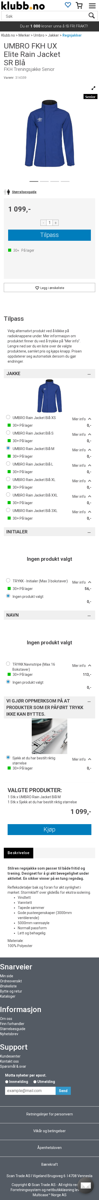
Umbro (39, 35)
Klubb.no (8, 35)
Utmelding (46, 1082)
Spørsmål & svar (13, 1066)
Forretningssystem (26, 1190)
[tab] (18, 853)
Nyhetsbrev (9, 1034)
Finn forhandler (12, 1024)
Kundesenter (10, 1056)
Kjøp (49, 829)
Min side (6, 976)
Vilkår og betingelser (49, 1131)
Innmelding (18, 1082)
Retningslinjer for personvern (50, 1114)
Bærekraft (49, 1164)
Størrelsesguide (12, 1029)
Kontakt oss (9, 1061)
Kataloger (7, 996)
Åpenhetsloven (49, 1148)
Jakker (53, 35)
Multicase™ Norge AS (50, 1195)
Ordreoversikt (11, 981)
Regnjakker (72, 35)
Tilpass (49, 234)
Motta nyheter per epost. (25, 1075)
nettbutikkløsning (60, 1190)
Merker (24, 35)
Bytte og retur (11, 991)
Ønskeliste (8, 986)
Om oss (6, 1019)
